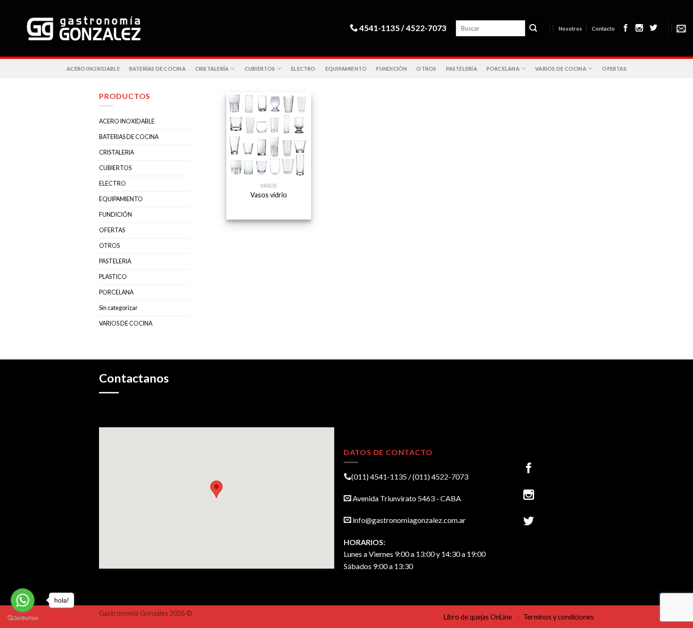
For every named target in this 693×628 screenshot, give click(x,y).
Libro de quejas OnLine (478, 617)
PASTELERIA (115, 261)
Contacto (603, 28)
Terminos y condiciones (558, 617)
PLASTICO (113, 276)
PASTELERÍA (461, 68)
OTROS (426, 68)
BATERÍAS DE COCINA (157, 68)
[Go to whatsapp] (22, 600)
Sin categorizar (118, 307)
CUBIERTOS (260, 68)
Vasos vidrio (268, 195)
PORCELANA (503, 68)
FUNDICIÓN (391, 68)
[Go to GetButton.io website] (23, 618)
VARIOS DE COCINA (560, 68)
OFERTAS (614, 68)
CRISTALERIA (116, 152)
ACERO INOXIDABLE (93, 68)
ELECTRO (303, 68)
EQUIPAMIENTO (346, 68)
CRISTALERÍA (212, 68)
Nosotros (570, 28)
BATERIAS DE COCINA (128, 136)
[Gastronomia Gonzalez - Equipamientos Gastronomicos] (89, 28)
